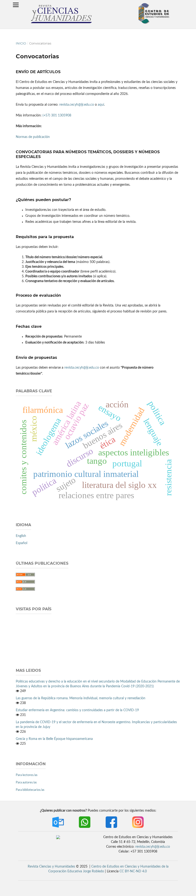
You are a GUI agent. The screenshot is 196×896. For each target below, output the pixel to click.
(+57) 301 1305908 (56, 115)
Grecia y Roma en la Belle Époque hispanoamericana (54, 739)
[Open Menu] (16, 5)
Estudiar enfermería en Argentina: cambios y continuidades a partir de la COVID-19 (77, 710)
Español (21, 543)
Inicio (21, 43)
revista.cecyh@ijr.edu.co (77, 104)
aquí (101, 104)
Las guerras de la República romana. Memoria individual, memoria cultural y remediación (80, 698)
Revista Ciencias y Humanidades (51, 866)
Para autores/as (26, 782)
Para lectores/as (27, 775)
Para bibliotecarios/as (30, 790)
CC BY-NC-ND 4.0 (133, 871)
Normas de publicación (33, 137)
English (21, 536)
